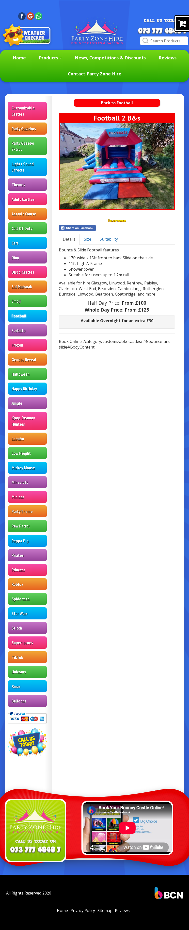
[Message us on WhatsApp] (38, 15)
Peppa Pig (20, 541)
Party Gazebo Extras (23, 146)
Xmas (16, 686)
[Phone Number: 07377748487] (162, 31)
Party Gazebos (24, 128)
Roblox (17, 584)
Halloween (21, 374)
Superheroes (22, 642)
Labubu (18, 438)
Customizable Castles (23, 111)
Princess (18, 570)
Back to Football (117, 102)
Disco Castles (23, 272)
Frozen (17, 345)
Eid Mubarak (22, 286)
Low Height (21, 453)
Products (49, 58)
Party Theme (22, 511)
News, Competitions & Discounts (110, 58)
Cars (15, 243)
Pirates (18, 555)
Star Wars (20, 613)
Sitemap (104, 910)
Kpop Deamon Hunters (23, 421)
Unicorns (19, 672)
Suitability (109, 239)
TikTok (17, 657)
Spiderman (21, 599)
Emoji (16, 301)
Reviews (167, 58)
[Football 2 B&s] (117, 166)
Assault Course (24, 214)
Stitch (17, 628)
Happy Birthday (24, 388)
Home (19, 58)
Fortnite (19, 330)
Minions (18, 497)
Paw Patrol (21, 526)
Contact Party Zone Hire (94, 74)
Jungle (17, 403)
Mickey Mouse (23, 468)
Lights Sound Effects (23, 167)
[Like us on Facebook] (22, 15)
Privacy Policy (82, 910)
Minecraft (20, 482)
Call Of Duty (22, 228)
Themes (18, 184)
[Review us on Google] (30, 15)
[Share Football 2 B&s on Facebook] (117, 228)
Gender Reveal (24, 359)
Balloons (19, 701)
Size (87, 239)
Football (19, 316)
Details (69, 239)
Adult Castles (23, 199)
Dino (15, 257)
